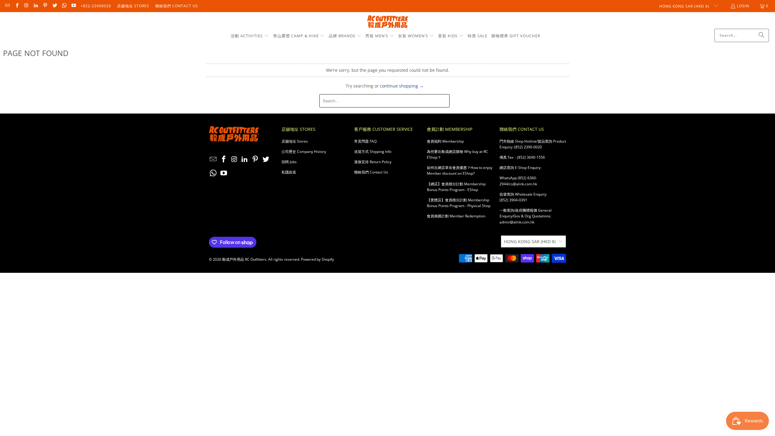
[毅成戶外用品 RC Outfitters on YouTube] (73, 5)
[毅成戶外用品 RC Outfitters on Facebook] (16, 5)
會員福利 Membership (445, 141)
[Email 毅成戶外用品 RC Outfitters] (7, 5)
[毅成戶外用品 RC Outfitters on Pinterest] (45, 5)
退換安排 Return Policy (372, 161)
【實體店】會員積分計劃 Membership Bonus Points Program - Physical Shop (458, 202)
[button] (250, 36)
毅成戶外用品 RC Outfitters (244, 259)
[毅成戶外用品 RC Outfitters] (387, 22)
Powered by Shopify (317, 259)
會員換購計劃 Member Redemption (456, 216)
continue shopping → (402, 86)
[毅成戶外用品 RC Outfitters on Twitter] (54, 5)
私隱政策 (289, 172)
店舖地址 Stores (133, 5)
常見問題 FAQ (365, 141)
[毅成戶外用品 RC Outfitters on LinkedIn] (35, 5)
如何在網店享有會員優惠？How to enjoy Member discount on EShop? (459, 170)
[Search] (761, 35)
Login (743, 5)
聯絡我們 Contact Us (176, 5)
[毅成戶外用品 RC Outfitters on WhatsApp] (64, 5)
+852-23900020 (96, 5)
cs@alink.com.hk (523, 184)
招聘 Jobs (289, 161)
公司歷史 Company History (304, 151)
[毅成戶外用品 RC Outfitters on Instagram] (26, 5)
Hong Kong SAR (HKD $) (685, 6)
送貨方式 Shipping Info (372, 151)
